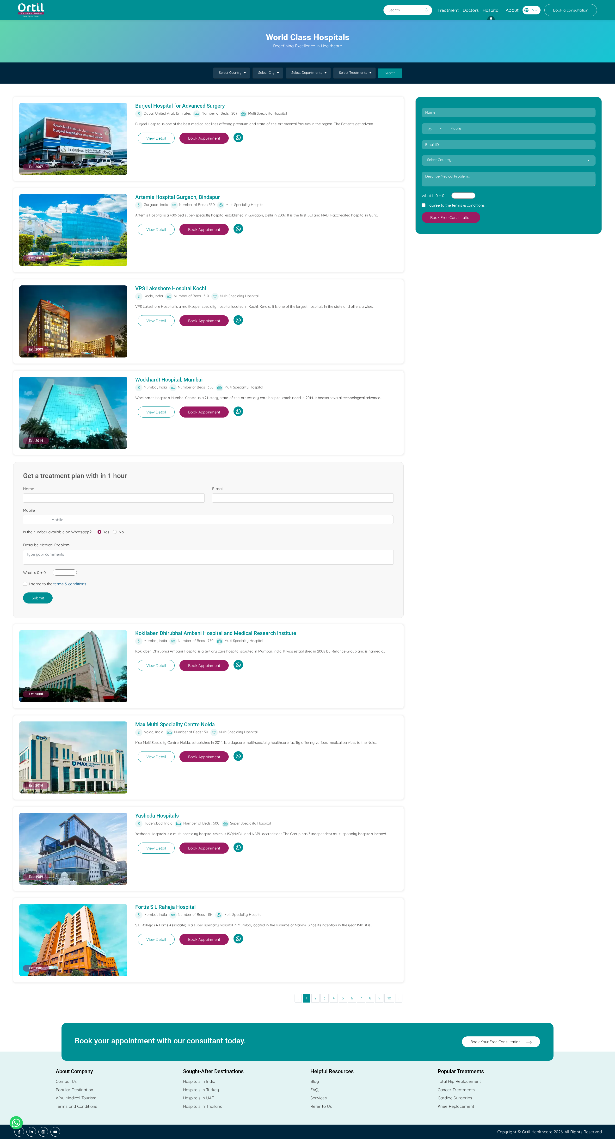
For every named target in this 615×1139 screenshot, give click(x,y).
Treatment (448, 10)
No (121, 531)
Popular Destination (74, 1089)
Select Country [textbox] (230, 72)
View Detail (156, 138)
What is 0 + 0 (34, 572)
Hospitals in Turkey (201, 1089)
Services (318, 1097)
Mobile (29, 510)
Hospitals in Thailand (202, 1106)
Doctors (471, 10)
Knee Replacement (456, 1106)
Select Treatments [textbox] (353, 72)
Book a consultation (570, 10)
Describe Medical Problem (46, 544)
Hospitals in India (199, 1081)
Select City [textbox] (266, 72)
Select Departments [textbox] (306, 72)
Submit (38, 598)
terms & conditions (69, 583)
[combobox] (231, 73)
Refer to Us (321, 1106)
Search (390, 73)
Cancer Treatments (456, 1089)
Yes (106, 531)
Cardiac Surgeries (455, 1097)
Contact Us (66, 1081)
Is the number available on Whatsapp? (57, 531)
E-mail (217, 488)
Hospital (491, 10)
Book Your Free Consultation (496, 1041)
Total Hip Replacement (459, 1081)
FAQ (314, 1089)
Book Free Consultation (451, 217)
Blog (314, 1081)
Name (28, 488)
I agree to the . (58, 583)
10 (389, 998)
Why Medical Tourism (76, 1097)
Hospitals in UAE (198, 1097)
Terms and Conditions (76, 1106)
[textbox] (434, 128)
